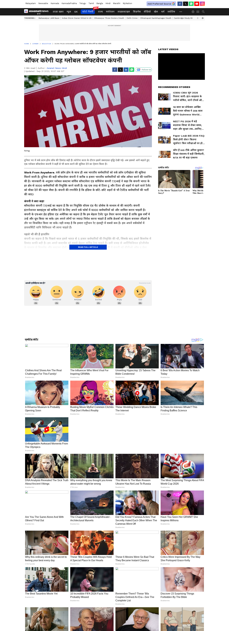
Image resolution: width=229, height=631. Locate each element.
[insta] (202, 4)
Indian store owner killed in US (76, 18)
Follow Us (146, 70)
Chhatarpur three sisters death (109, 18)
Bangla (99, 3)
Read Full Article (88, 247)
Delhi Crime (132, 18)
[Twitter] (185, 4)
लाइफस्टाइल (124, 11)
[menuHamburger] (198, 12)
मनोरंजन (110, 11)
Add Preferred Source (159, 3)
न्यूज (69, 11)
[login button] (194, 12)
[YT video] (196, 4)
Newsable (43, 3)
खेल (156, 11)
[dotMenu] (180, 11)
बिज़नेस (137, 11)
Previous (198, 18)
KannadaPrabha (69, 3)
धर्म (162, 11)
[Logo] (37, 11)
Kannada (55, 3)
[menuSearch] (203, 11)
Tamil (91, 3)
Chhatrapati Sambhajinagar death (155, 18)
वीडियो (147, 11)
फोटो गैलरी (87, 11)
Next (202, 18)
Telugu (82, 3)
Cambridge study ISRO (184, 18)
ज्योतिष (171, 11)
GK (76, 11)
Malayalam (30, 3)
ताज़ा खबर (58, 11)
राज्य (100, 11)
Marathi (116, 3)
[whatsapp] (191, 4)
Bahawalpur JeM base (49, 18)
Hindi (107, 3)
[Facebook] (179, 4)
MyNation (127, 3)
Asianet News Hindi (57, 68)
